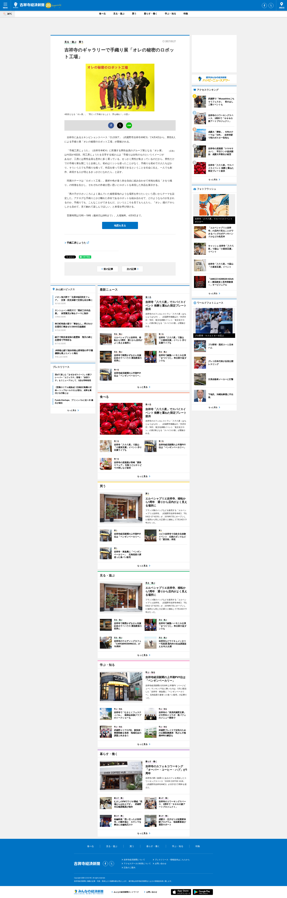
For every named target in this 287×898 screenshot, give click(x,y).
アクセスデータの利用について (137, 863)
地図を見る (120, 225)
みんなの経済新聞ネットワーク (88, 892)
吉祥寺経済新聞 (28, 5)
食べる (102, 13)
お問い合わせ (160, 863)
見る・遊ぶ (119, 13)
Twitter (271, 5)
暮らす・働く (150, 13)
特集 (186, 13)
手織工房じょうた (76, 242)
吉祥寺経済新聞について (134, 859)
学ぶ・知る (170, 13)
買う (134, 13)
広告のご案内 (129, 867)
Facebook (264, 5)
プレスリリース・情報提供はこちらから (172, 859)
